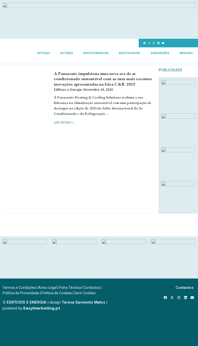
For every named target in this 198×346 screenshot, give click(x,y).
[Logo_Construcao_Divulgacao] (124, 242)
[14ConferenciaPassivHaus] (25, 242)
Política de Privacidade (21, 293)
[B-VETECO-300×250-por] (74, 242)
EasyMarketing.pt (41, 308)
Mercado (186, 53)
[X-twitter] (149, 43)
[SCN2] (173, 242)
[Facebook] (144, 43)
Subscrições (160, 53)
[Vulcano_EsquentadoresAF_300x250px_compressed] (178, 83)
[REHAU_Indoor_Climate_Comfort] (178, 117)
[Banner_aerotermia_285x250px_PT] (178, 184)
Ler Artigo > (64, 122)
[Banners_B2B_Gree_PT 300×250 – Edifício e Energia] (178, 150)
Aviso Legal (47, 287)
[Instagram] (153, 43)
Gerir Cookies (85, 293)
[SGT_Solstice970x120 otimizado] (99, 6)
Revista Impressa (96, 53)
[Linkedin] (158, 43)
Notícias (43, 53)
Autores (66, 53)
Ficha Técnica (70, 287)
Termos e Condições (19, 287)
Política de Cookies (57, 293)
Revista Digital (129, 53)
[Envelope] (163, 43)
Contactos (91, 287)
